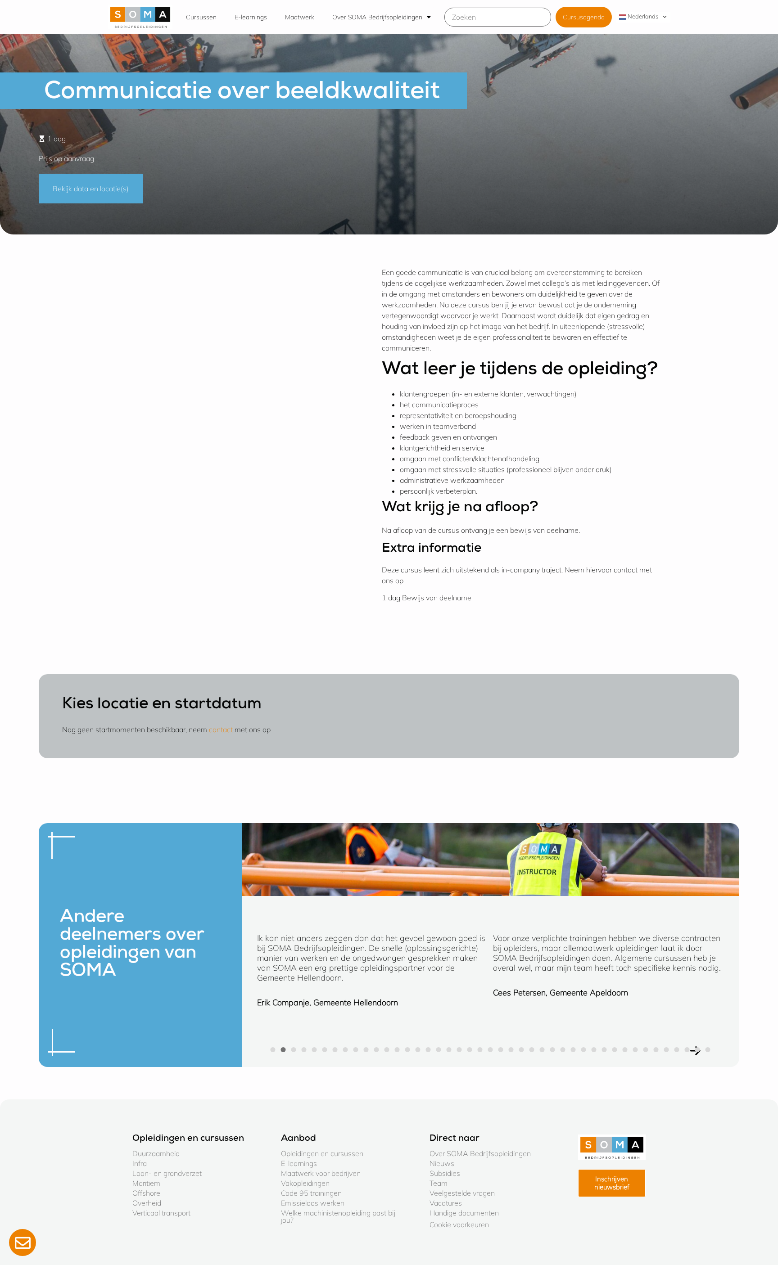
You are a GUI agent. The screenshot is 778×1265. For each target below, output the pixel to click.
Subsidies (445, 1173)
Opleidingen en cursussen (322, 1153)
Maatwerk (299, 17)
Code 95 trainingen (311, 1192)
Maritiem (146, 1183)
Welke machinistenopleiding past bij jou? (338, 1216)
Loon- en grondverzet (167, 1173)
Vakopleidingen (305, 1183)
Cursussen (201, 17)
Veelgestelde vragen (462, 1192)
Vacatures (446, 1202)
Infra (139, 1163)
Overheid (146, 1202)
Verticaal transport (161, 1212)
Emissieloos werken (312, 1202)
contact (221, 729)
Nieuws (442, 1163)
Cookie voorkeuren (459, 1224)
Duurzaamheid (156, 1153)
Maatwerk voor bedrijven (321, 1173)
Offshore (146, 1192)
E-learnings (251, 17)
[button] (273, 1049)
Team (439, 1183)
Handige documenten (464, 1212)
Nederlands (642, 16)
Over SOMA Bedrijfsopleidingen (377, 17)
